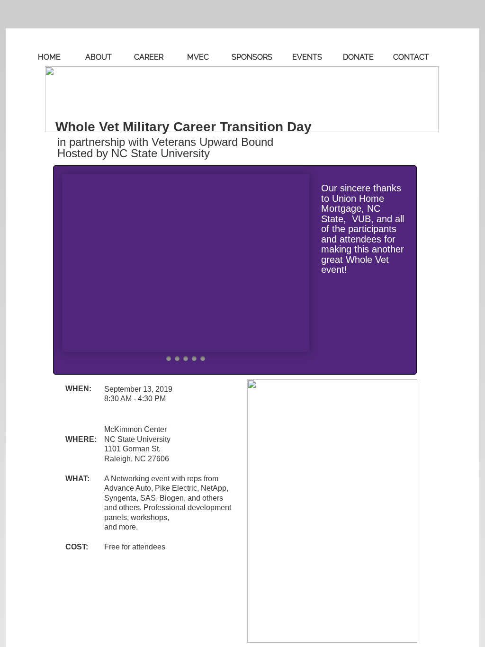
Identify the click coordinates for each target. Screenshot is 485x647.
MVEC (198, 57)
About (98, 57)
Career (148, 57)
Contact (411, 57)
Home (49, 57)
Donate (358, 57)
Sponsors (252, 57)
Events (307, 57)
